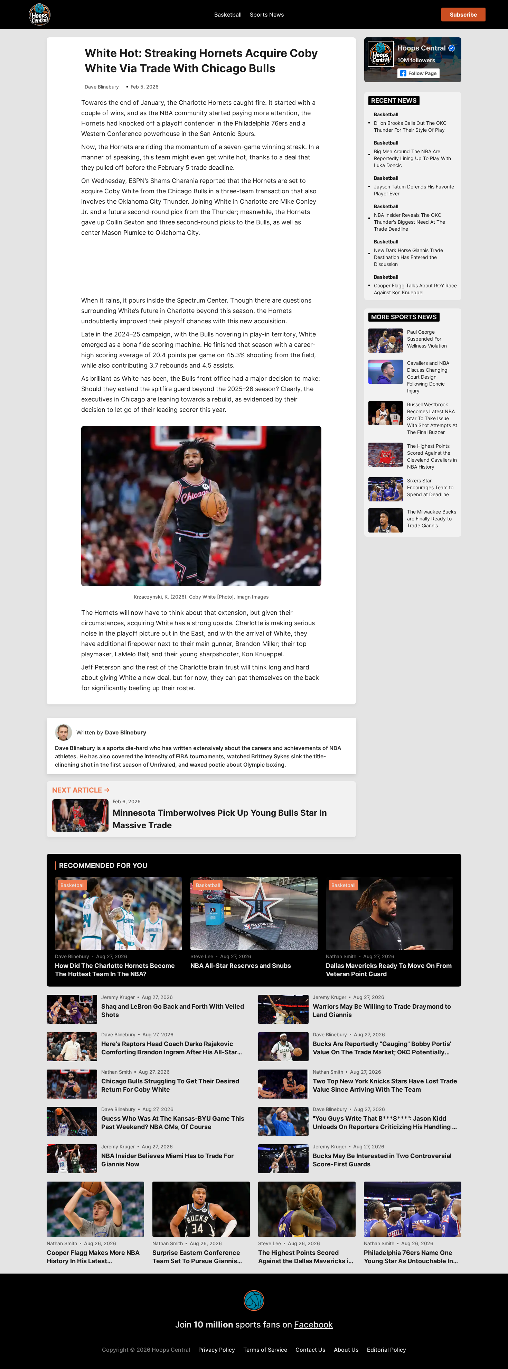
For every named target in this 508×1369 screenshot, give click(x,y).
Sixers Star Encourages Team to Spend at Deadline (430, 487)
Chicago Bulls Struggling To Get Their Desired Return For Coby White (170, 1085)
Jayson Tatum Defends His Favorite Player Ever (414, 190)
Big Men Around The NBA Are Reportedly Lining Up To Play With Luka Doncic (412, 158)
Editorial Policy (386, 1349)
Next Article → (81, 790)
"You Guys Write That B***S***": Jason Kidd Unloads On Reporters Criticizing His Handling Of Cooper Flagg (386, 1123)
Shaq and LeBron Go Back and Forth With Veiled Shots (172, 1010)
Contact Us (310, 1349)
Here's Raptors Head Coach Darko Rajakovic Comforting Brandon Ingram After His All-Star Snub (169, 1048)
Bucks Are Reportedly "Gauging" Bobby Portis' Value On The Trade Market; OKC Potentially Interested (382, 1048)
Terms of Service (265, 1349)
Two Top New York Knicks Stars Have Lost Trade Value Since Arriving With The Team (385, 1085)
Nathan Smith (341, 956)
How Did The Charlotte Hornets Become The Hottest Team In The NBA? (115, 970)
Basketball (228, 14)
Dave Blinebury (102, 86)
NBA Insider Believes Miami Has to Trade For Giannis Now (167, 1160)
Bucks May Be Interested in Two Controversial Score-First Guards (382, 1160)
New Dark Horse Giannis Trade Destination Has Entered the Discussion (408, 257)
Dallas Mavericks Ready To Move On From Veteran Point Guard (389, 970)
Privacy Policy (216, 1349)
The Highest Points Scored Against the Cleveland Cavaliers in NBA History (432, 456)
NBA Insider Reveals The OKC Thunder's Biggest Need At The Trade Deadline (409, 222)
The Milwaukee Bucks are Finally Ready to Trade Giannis (431, 518)
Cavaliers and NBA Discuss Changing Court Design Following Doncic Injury (428, 377)
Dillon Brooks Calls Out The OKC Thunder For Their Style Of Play (410, 126)
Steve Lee (201, 956)
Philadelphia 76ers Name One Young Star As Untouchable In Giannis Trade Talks (408, 1257)
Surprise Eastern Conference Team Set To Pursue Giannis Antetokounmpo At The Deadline (196, 1257)
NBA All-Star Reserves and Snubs (240, 965)
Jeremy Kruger (118, 997)
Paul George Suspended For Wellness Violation (427, 339)
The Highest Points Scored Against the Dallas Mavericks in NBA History (305, 1257)
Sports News (267, 14)
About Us (346, 1349)
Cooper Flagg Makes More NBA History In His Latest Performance (93, 1257)
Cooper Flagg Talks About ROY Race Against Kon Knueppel (415, 289)
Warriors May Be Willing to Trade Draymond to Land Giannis (382, 1010)
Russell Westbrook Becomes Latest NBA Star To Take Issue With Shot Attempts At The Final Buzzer (432, 418)
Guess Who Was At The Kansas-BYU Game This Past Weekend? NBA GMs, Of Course (172, 1122)
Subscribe (463, 14)
